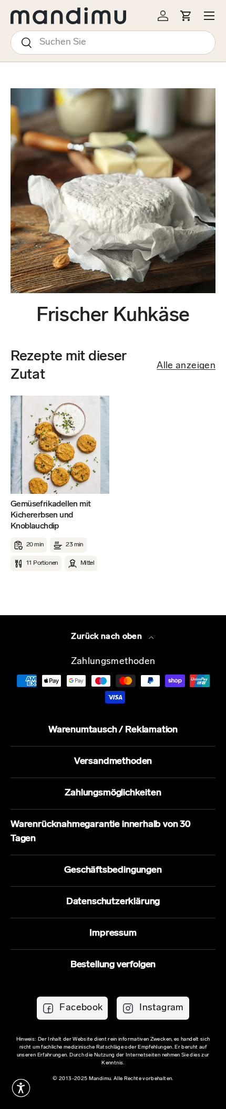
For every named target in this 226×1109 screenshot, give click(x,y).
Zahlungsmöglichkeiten (113, 793)
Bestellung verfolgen (113, 965)
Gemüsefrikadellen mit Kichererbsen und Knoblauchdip (50, 515)
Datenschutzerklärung (113, 902)
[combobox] (113, 42)
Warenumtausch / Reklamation (113, 730)
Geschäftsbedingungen (112, 870)
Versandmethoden (113, 761)
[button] (21, 1087)
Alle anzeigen (186, 366)
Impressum (112, 933)
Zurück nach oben (107, 637)
